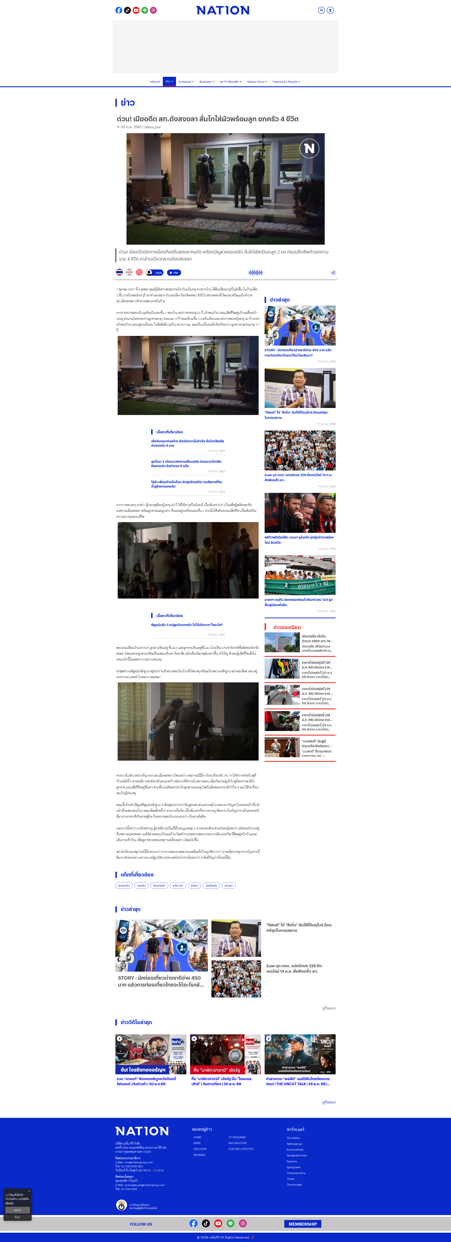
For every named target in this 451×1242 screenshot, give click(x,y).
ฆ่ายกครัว (124, 886)
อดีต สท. (178, 886)
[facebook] (193, 1226)
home (197, 1137)
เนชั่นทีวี (214, 1237)
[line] (230, 1226)
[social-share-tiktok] (127, 10)
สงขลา (229, 886)
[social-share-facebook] (118, 10)
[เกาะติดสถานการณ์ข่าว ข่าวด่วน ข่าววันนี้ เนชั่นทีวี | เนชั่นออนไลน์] (222, 10)
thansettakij (294, 1184)
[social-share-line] (144, 10)
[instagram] (243, 1226)
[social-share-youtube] (136, 10)
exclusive (200, 1149)
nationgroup (294, 1143)
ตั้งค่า (18, 1217)
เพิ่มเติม (9, 1203)
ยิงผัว (194, 886)
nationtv (292, 1161)
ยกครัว (141, 886)
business (200, 1155)
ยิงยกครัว (159, 886)
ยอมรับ (17, 1210)
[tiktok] (206, 1226)
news (197, 1143)
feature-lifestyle (241, 1149)
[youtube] (218, 1226)
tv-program (236, 1137)
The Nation (293, 1138)
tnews (290, 1179)
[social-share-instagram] (153, 10)
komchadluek (295, 1149)
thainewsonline (296, 1173)
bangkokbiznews (297, 1155)
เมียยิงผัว (211, 886)
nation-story (237, 1143)
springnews (294, 1167)
